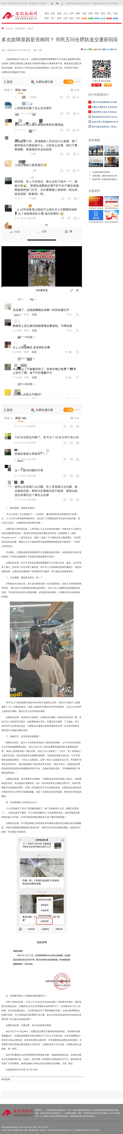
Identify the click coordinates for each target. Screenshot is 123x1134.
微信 (92, 49)
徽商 (78, 13)
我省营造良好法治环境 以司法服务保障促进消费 (104, 117)
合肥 (65, 18)
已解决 (30, 28)
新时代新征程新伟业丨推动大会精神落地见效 (104, 127)
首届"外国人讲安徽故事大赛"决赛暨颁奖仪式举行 (105, 122)
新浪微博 (99, 49)
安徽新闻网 (20, 28)
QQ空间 (107, 49)
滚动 (78, 18)
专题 (84, 13)
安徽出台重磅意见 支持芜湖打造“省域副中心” (104, 107)
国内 (72, 18)
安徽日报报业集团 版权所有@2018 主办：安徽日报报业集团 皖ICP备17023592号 (92, 3)
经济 (72, 13)
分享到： (115, 49)
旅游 (59, 18)
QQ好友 (85, 49)
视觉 (103, 13)
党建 (59, 13)
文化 (65, 13)
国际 (97, 13)
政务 (53, 13)
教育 (47, 18)
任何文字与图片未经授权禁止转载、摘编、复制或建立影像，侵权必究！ (24, 3)
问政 (115, 13)
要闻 (47, 13)
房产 (53, 18)
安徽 (90, 13)
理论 (109, 13)
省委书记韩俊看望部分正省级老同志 (104, 102)
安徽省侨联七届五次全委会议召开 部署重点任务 (104, 112)
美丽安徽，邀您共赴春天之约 (104, 175)
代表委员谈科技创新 (101, 172)
